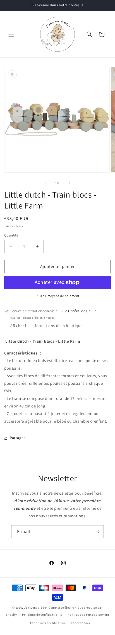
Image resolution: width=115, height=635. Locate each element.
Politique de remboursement (88, 615)
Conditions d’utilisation (48, 623)
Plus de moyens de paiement (58, 296)
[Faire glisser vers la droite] (70, 183)
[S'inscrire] (97, 531)
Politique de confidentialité (42, 615)
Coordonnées (80, 623)
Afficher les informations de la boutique (46, 325)
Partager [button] (17, 437)
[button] (11, 34)
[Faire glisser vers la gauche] (45, 183)
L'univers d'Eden (36, 607)
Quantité (11, 235)
